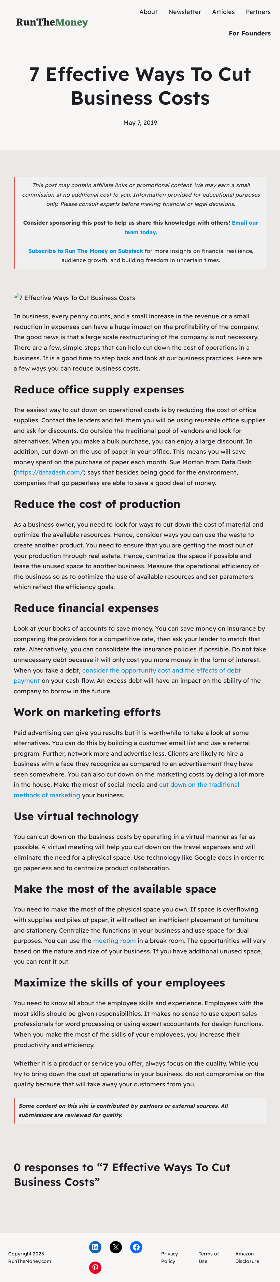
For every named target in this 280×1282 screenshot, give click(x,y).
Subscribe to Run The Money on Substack (85, 250)
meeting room (114, 941)
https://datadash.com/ (49, 472)
